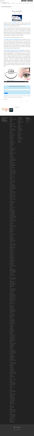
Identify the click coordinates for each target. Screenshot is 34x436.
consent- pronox (12, 191)
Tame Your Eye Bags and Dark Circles (12, 316)
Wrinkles (19, 142)
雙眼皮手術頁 (12, 421)
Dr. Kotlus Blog (12, 212)
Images (19, 127)
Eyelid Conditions (12, 219)
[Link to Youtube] (0, 0)
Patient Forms (12, 293)
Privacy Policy (12, 305)
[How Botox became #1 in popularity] (0, 218)
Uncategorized (20, 138)
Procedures (12, 306)
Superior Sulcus (12, 314)
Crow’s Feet (12, 206)
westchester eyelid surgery (17, 97)
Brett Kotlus (17, 429)
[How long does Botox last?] (33, 218)
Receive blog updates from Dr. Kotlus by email (17, 86)
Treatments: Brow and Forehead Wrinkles (13, 365)
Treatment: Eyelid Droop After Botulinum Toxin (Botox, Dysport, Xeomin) (13, 339)
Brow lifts (11, 155)
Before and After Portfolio (29, 119)
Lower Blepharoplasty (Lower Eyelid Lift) (13, 269)
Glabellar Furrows (13, 240)
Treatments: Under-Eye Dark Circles (12, 377)
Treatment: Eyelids (13, 343)
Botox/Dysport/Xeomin (13, 153)
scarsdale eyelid (10, 97)
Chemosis (11, 166)
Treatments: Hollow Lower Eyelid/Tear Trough (13, 371)
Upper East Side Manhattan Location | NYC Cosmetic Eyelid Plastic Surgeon (12, 397)
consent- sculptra (12, 195)
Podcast (19, 136)
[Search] (32, 3)
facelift (19, 125)
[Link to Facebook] (1, 0)
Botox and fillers (20, 121)
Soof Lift (11, 312)
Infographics (20, 128)
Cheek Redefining (13, 165)
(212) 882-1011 (24, 0)
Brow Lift (11, 154)
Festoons (11, 236)
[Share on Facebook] (7, 101)
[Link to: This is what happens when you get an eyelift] (7, 110)
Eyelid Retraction (12, 225)
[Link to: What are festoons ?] (11, 110)
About (11, 121)
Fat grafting (20, 126)
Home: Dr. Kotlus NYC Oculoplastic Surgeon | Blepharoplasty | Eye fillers (12, 246)
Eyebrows (11, 218)
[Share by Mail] (27, 101)
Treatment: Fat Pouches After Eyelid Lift (12, 345)
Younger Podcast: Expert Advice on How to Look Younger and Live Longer (12, 418)
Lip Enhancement (12, 260)
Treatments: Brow (13, 362)
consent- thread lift (13, 199)
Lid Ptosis (11, 259)
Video (19, 139)
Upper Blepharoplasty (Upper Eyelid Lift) (13, 390)
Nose (11, 287)
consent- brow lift (13, 171)
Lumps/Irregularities (13, 283)
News (19, 132)
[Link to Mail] (3, 0)
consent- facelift (12, 180)
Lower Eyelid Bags (13, 271)
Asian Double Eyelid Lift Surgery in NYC (13, 130)
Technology (20, 137)
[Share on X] (13, 101)
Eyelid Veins (12, 231)
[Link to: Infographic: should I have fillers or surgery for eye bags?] (3, 110)
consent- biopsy (12, 167)
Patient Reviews (12, 294)
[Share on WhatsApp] (20, 101)
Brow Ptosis (12, 156)
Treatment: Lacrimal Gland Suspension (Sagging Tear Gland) (12, 331)
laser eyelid (24, 95)
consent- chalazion (13, 172)
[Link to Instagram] (2, 0)
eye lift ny (14, 95)
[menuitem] (5, 3)
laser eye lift (19, 95)
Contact (11, 200)
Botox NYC (20, 122)
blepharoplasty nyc (9, 95)
